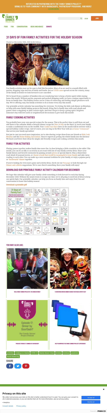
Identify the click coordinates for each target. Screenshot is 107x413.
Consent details (8, 406)
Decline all (90, 402)
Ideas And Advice (37, 26)
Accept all (91, 397)
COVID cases (58, 90)
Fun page (66, 163)
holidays (66, 353)
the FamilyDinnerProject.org (10, 18)
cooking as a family (22, 353)
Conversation (22, 26)
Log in (86, 18)
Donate (49, 26)
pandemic (74, 353)
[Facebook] (9, 366)
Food (6, 26)
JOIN (97, 18)
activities (10, 353)
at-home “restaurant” (80, 129)
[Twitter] (17, 366)
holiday (58, 353)
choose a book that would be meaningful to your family (55, 155)
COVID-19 (34, 353)
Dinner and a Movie (14, 165)
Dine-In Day (59, 124)
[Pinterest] (25, 366)
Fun (12, 26)
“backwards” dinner (16, 159)
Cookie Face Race (51, 126)
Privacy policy (21, 406)
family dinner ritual (47, 353)
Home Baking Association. (30, 137)
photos (54, 153)
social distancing (13, 356)
